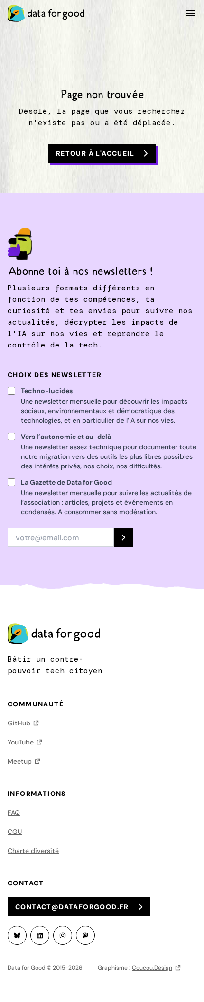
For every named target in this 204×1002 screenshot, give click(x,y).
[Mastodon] (85, 935)
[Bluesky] (17, 935)
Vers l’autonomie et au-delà (66, 436)
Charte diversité (33, 850)
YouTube (21, 742)
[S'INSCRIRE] (123, 537)
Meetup (20, 761)
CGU (15, 831)
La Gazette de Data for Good (66, 482)
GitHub (19, 723)
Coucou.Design (152, 968)
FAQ (14, 812)
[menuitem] (49, 13)
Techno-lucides (47, 391)
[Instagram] (62, 935)
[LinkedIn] (39, 935)
